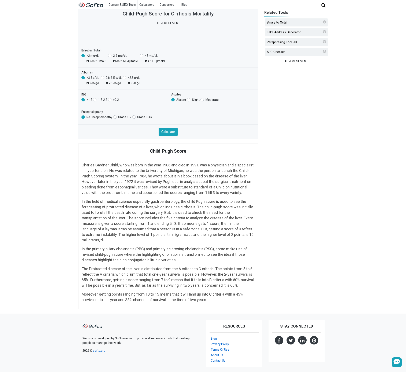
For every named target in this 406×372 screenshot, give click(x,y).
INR (83, 94)
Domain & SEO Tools (122, 4)
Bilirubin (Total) (91, 50)
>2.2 (116, 99)
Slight (196, 99)
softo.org (99, 350)
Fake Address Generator (284, 32)
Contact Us (218, 360)
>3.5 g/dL (93, 80)
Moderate (212, 99)
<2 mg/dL (96, 58)
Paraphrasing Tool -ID (282, 42)
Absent (181, 99)
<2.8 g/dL (134, 80)
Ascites (176, 94)
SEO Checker (276, 52)
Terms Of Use (220, 349)
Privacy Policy (220, 344)
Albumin (87, 72)
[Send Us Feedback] (397, 362)
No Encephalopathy (99, 117)
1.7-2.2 (102, 99)
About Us (217, 355)
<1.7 (89, 99)
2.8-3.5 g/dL (114, 80)
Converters (167, 4)
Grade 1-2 (124, 117)
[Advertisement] (168, 34)
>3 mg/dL (155, 58)
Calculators (146, 4)
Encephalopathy (92, 111)
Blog (184, 4)
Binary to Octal (277, 22)
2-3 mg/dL (126, 58)
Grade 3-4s (144, 117)
